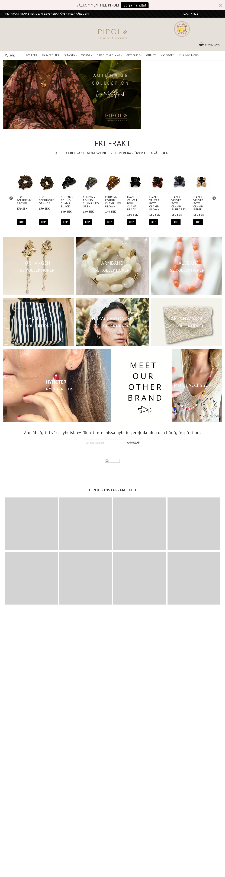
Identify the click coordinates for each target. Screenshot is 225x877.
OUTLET (151, 55)
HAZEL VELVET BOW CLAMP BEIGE (198, 203)
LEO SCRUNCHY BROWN (24, 200)
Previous (11, 198)
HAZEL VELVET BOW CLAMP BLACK (132, 203)
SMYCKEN (69, 55)
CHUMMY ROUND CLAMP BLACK (67, 201)
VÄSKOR (85, 55)
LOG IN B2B (191, 13)
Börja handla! (134, 5)
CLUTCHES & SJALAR (108, 55)
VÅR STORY (167, 55)
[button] (211, 45)
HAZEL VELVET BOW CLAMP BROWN (154, 203)
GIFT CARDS (133, 55)
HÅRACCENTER (50, 55)
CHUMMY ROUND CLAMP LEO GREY (91, 201)
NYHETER (31, 55)
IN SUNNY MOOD (189, 55)
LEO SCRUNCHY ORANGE (46, 200)
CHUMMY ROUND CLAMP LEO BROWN (113, 201)
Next (214, 198)
